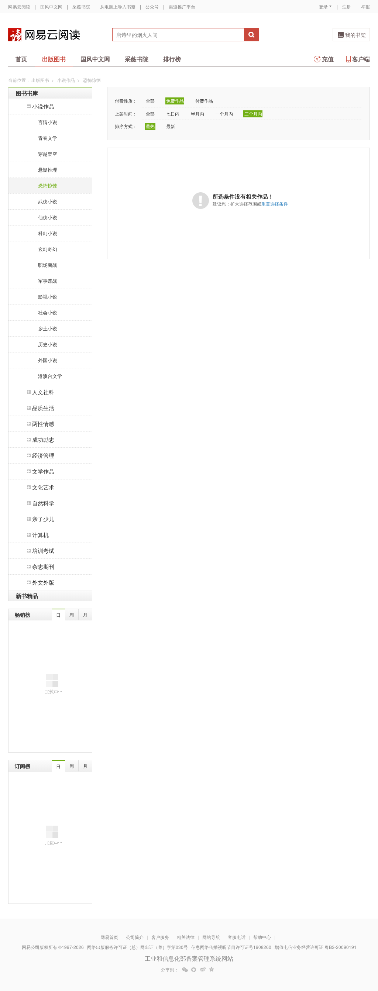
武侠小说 (47, 201)
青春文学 (47, 137)
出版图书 (54, 59)
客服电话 (236, 937)
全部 (150, 100)
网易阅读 (44, 34)
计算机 (40, 534)
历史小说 (47, 344)
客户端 (361, 59)
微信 (185, 970)
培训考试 (43, 550)
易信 (194, 970)
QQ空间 (211, 970)
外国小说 (47, 360)
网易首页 (109, 937)
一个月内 (224, 113)
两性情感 (43, 423)
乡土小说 (47, 328)
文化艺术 (43, 487)
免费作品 (175, 100)
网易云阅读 (19, 6)
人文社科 (43, 392)
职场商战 (47, 264)
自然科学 (43, 503)
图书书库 (27, 93)
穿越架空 (47, 153)
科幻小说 (47, 233)
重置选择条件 (274, 203)
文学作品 (43, 471)
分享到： (170, 970)
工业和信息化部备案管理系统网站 (189, 958)
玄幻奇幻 (47, 248)
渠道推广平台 (182, 6)
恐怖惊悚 (47, 185)
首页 (21, 59)
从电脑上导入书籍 (117, 6)
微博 (203, 970)
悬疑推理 (47, 169)
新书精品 (27, 596)
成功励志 (43, 439)
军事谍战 (47, 280)
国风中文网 (51, 6)
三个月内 (253, 113)
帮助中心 (262, 937)
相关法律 (186, 937)
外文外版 (43, 582)
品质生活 (43, 408)
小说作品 (66, 80)
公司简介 (135, 937)
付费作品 (204, 100)
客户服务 (160, 937)
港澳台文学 (50, 375)
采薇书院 (81, 6)
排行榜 (172, 59)
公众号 (152, 6)
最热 (150, 126)
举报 (365, 6)
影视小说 (47, 296)
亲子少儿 (43, 519)
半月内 (197, 113)
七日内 (172, 113)
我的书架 (355, 34)
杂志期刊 (43, 566)
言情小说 (47, 121)
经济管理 (43, 455)
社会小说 (47, 312)
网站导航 (211, 937)
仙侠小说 (47, 217)
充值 (328, 59)
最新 (170, 126)
